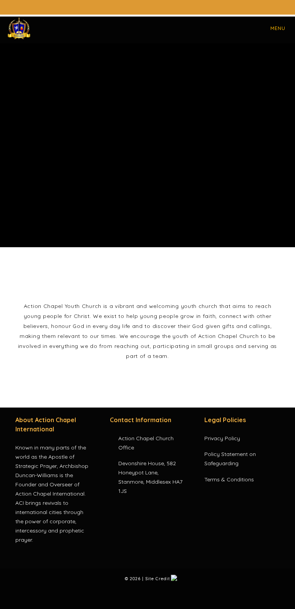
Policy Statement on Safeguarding (230, 459)
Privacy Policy (222, 438)
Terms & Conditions (229, 479)
